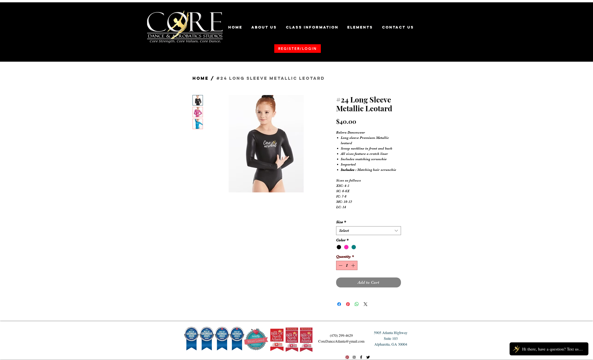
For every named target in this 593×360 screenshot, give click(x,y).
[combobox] (368, 230)
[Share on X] (365, 304)
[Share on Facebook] (339, 304)
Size (341, 222)
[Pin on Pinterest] (348, 304)
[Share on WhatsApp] (357, 304)
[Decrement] (340, 265)
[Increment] (353, 265)
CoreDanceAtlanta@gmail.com (341, 341)
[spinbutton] (346, 265)
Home (200, 78)
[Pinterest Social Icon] (347, 357)
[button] (264, 27)
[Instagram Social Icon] (354, 357)
